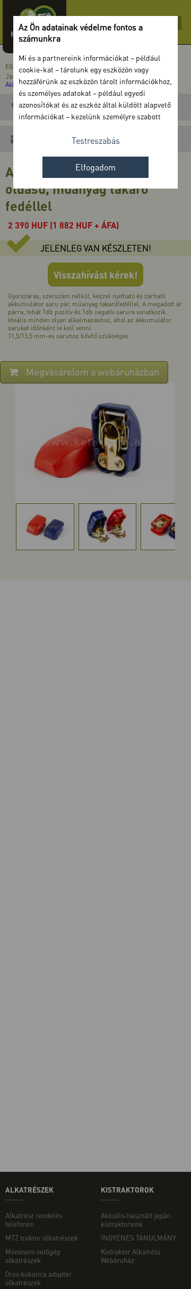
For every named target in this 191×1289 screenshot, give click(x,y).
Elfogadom (95, 167)
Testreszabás (96, 140)
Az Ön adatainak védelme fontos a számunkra (81, 32)
